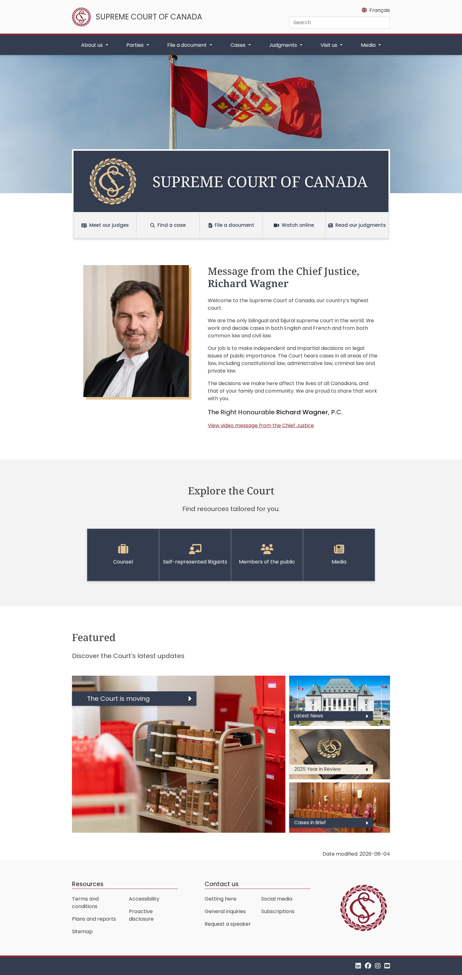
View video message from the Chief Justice (261, 425)
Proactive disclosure (141, 915)
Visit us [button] (329, 45)
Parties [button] (135, 45)
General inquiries (225, 911)
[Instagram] (378, 966)
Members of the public (267, 561)
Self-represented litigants (195, 561)
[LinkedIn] (358, 966)
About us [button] (92, 45)
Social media (276, 898)
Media (339, 561)
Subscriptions (277, 911)
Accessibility (144, 898)
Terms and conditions (85, 902)
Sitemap (82, 931)
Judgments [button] (283, 45)
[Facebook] (368, 966)
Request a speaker (228, 924)
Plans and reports (94, 919)
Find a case (171, 225)
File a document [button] (187, 45)
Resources (87, 884)
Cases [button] (238, 45)
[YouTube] (387, 966)
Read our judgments (360, 225)
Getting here (220, 898)
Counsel (123, 561)
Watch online (298, 225)
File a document (234, 225)
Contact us (222, 884)
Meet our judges (109, 225)
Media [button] (369, 45)
